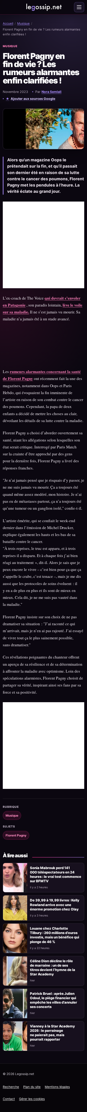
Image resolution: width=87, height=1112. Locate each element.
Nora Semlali (51, 92)
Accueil (8, 23)
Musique (23, 23)
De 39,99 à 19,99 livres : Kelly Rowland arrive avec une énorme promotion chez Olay (54, 904)
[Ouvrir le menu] (79, 7)
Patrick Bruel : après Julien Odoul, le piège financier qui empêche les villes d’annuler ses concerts (53, 1000)
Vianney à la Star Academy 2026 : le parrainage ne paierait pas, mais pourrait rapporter (52, 1033)
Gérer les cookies (32, 1099)
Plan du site (32, 1087)
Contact (9, 1099)
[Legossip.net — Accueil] (43, 7)
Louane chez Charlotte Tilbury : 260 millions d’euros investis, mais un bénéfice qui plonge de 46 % (54, 935)
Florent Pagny (16, 835)
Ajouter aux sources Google (33, 99)
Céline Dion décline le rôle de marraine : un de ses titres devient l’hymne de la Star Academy (52, 967)
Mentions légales (57, 1087)
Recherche (11, 1087)
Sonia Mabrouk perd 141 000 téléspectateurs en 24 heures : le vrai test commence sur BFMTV (55, 874)
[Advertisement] (43, 245)
